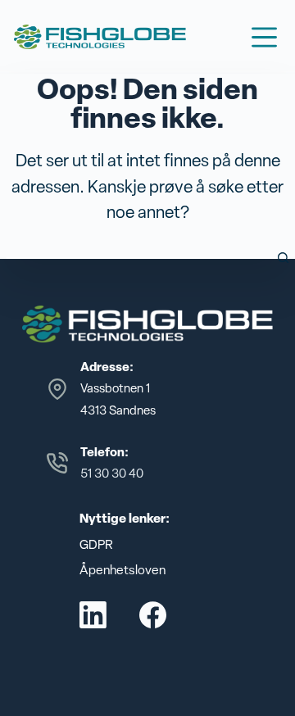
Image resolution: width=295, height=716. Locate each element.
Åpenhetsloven (122, 569)
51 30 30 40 (111, 473)
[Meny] (264, 37)
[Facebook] (152, 614)
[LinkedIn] (93, 614)
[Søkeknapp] (283, 257)
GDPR (95, 544)
